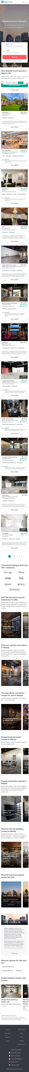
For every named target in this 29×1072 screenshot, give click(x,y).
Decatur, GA (19, 970)
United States (4, 65)
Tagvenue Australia (16, 1049)
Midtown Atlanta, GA (7, 970)
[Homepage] (7, 2)
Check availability (14, 127)
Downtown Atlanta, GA (8, 966)
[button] (23, 2)
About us (8, 1029)
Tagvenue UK (14, 1062)
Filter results (15, 90)
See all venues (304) (14, 85)
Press (21, 1033)
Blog (21, 1037)
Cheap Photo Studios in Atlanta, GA (9, 1001)
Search (14, 57)
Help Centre (7, 1033)
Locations (21, 1040)
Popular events (21, 1044)
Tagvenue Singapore (16, 1059)
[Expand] (26, 2)
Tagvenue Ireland (15, 1055)
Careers (8, 1041)
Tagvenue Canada (16, 1052)
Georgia (9, 65)
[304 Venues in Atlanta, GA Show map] (14, 81)
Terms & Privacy (21, 1029)
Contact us (7, 1037)
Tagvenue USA (15, 1065)
